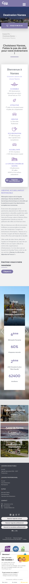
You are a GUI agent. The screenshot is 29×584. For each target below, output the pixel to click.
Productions (4, 473)
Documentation (5, 494)
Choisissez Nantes (8, 36)
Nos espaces (4, 484)
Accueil (3, 469)
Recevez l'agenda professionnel (14, 523)
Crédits (25, 539)
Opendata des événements (8, 496)
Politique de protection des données (11, 539)
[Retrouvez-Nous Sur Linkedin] (10, 515)
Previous (2, 331)
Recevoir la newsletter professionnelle (14, 527)
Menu (24, 4)
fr (12, 531)
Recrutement (6, 506)
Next (26, 331)
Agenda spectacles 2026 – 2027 (9, 471)
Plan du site (8, 538)
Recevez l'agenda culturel (14, 518)
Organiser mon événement (14, 180)
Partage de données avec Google (10, 575)
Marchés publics (5, 492)
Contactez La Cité (8, 504)
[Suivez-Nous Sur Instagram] (16, 515)
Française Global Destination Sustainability (14, 311)
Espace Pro (6, 34)
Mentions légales (17, 538)
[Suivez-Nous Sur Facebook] (18, 515)
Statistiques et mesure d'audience (10, 574)
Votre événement (5, 482)
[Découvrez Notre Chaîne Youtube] (13, 515)
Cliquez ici (7, 271)
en (16, 531)
